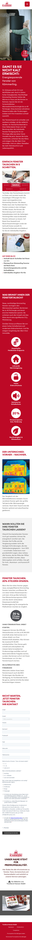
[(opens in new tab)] (16, 902)
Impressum (11, 927)
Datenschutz (20, 927)
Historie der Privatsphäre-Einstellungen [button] (16, 936)
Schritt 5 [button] (23, 189)
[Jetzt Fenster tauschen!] (25, 54)
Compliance (16, 930)
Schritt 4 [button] (9, 189)
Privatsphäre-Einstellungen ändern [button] (16, 933)
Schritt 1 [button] (7, 185)
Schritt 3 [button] (25, 185)
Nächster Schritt (8, 278)
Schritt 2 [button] (16, 185)
